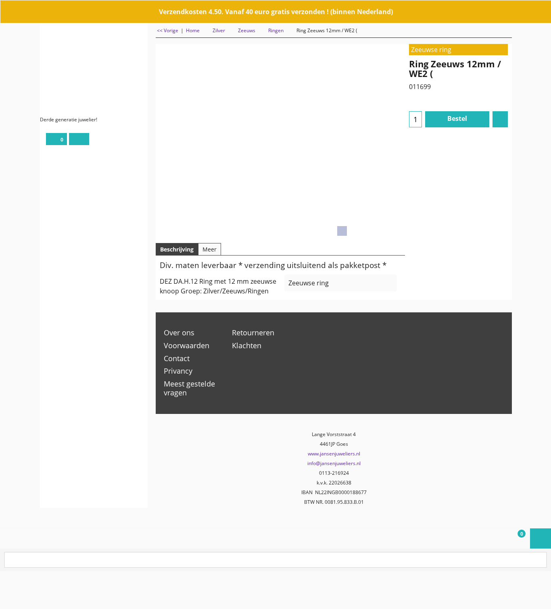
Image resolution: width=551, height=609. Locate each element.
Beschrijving (177, 249)
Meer (209, 249)
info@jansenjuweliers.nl (334, 463)
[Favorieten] (500, 119)
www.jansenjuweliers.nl (334, 453)
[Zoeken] (540, 560)
